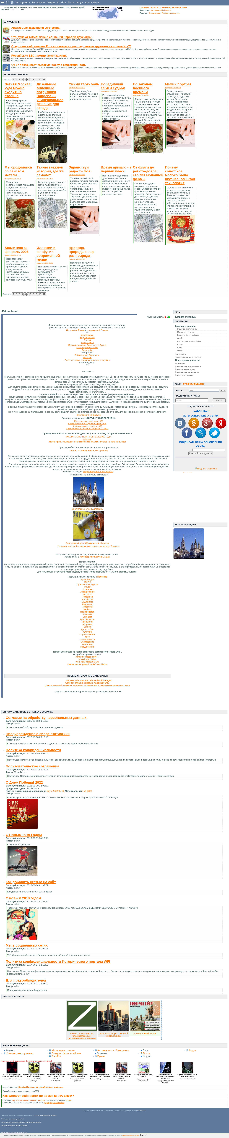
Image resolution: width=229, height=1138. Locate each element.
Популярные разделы (187, 360)
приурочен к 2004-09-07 (109, 91)
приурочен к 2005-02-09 (13, 255)
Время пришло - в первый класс (116, 169)
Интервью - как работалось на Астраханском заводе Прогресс (88, 546)
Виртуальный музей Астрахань (87, 509)
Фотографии (87, 335)
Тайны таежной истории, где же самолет (50, 171)
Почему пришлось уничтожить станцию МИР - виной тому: (165, 1076)
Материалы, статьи (185, 332)
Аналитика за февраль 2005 (17, 250)
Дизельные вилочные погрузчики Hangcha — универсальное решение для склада (50, 96)
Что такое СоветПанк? (187, 1079)
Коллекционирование (87, 347)
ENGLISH (199, 384)
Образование (87, 642)
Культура (87, 632)
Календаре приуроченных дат (94, 557)
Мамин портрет (178, 84)
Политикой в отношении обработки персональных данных (21, 1122)
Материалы (38, 2)
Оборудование (87, 592)
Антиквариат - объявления (189, 341)
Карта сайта (180, 354)
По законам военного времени (143, 88)
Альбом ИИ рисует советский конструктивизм (113, 1034)
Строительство (87, 634)
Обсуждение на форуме (89, 415)
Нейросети (87, 607)
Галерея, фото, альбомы (188, 335)
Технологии (87, 622)
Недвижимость (87, 639)
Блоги (71, 2)
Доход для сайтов (187, 472)
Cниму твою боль (84, 84)
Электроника (87, 342)
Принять (143, 1135)
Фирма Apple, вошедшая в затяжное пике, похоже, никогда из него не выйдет (87, 442)
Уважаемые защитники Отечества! (35, 27)
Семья (87, 587)
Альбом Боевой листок (144, 1033)
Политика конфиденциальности (33, 750)
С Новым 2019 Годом (24, 835)
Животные (87, 644)
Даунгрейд (87, 350)
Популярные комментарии (188, 366)
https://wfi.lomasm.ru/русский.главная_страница (40, 1087)
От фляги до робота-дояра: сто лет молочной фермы (148, 173)
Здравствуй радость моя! (80, 169)
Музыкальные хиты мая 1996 (88, 421)
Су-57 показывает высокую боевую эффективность (48, 64)
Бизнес (87, 627)
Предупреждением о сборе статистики (14, 1125)
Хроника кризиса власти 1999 (87, 426)
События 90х (55, 1081)
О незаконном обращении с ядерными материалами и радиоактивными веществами (87, 685)
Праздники (87, 597)
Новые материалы (184, 375)
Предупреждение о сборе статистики (38, 734)
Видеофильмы (87, 337)
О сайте (61, 2)
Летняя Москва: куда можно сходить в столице (18, 90)
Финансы (87, 614)
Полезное (102, 577)
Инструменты (23, 2)
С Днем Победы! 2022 (24, 782)
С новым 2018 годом (23, 898)
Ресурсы (87, 594)
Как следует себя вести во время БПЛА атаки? (38, 1095)
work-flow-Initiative (87, 659)
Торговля (87, 589)
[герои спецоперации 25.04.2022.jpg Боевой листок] (145, 1030)
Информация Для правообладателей (14, 1132)
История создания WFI (87, 657)
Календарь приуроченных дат (188, 357)
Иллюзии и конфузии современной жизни (48, 253)
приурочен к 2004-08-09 (77, 175)
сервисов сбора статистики (130, 1135)
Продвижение (87, 647)
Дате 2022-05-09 (55, 791)
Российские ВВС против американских (39, 55)
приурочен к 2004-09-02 (13, 178)
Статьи (87, 340)
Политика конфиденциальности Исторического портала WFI (58, 961)
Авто (87, 637)
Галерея (51, 2)
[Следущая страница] (161, 1020)
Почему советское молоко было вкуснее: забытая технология (180, 175)
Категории (180, 363)
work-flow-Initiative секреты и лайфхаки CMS (87, 683)
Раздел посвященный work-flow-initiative (87, 664)
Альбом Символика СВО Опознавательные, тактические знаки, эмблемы (82, 1036)
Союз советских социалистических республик (87, 360)
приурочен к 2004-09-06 (173, 87)
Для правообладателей (26, 980)
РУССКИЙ (188, 384)
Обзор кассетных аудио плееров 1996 (87, 423)
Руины (180, 344)
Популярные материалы (187, 372)
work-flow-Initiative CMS (87, 662)
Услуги (87, 582)
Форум (79, 2)
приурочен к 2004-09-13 (77, 87)
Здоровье (87, 624)
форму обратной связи (54, 1103)
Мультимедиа (87, 579)
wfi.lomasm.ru (141, 1110)
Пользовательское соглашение (32, 766)
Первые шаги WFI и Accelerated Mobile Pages (88, 680)
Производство (87, 612)
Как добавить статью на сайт (31, 882)
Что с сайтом (92, 2)
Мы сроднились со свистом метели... (18, 171)
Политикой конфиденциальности (12, 1119)
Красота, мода (87, 619)
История (87, 357)
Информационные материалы (98, 471)
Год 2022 (87, 791)
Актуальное (156, 10)
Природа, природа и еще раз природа (81, 252)
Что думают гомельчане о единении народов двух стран (51, 37)
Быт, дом (87, 617)
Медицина (87, 604)
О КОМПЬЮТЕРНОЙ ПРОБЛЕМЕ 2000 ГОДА (88, 437)
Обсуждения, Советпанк (87, 355)
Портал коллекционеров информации (89, 450)
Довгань (87, 439)
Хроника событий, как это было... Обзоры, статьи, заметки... (56, 1076)
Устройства (87, 599)
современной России (97, 330)
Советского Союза (75, 330)
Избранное (166, 10)
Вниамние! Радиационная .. (12, 1079)
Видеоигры (87, 602)
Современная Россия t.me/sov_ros (164, 13)
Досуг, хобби (87, 629)
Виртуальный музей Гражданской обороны (87, 543)
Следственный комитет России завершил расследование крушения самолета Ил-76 (71, 46)
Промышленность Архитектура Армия (87, 345)
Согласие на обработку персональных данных (46, 718)
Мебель (87, 609)
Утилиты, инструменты (187, 329)
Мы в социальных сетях (27, 945)
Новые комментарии (185, 369)
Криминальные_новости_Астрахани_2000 (87, 428)
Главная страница (185, 326)
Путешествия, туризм (87, 584)
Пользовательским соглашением (45, 1115)
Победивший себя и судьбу (113, 86)
